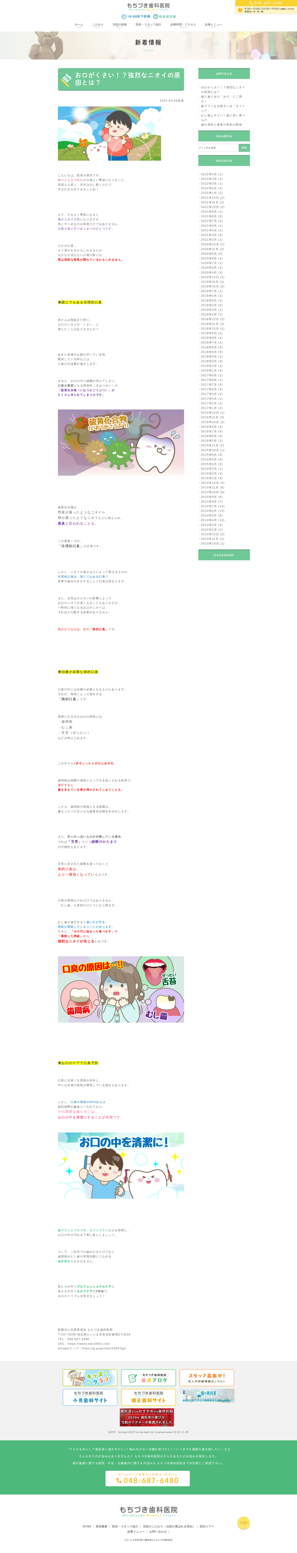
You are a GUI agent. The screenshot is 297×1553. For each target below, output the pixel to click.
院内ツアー (207, 1526)
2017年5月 (209, 393)
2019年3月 (209, 309)
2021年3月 (209, 235)
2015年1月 (209, 478)
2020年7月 (209, 263)
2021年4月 (209, 230)
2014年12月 (210, 482)
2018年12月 (210, 319)
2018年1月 (209, 370)
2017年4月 (209, 398)
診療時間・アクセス (183, 25)
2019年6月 (209, 295)
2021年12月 (210, 197)
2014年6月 (209, 510)
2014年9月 (209, 496)
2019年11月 (210, 281)
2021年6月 (209, 225)
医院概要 (102, 1526)
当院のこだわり (169, 1526)
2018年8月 (209, 337)
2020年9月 (209, 253)
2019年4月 (209, 305)
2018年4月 (209, 356)
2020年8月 (209, 258)
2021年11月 (210, 202)
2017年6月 (209, 389)
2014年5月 (209, 515)
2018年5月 (209, 351)
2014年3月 (209, 525)
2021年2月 (209, 239)
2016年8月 (209, 426)
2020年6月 (209, 267)
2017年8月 (209, 380)
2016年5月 (209, 440)
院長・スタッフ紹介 (148, 25)
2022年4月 (209, 178)
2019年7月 (209, 291)
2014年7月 (209, 506)
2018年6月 (209, 347)
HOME (86, 1526)
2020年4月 (209, 272)
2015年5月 (209, 459)
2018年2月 (209, 365)
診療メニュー (213, 25)
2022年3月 (209, 183)
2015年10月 (210, 450)
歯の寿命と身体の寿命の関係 (221, 124)
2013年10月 (210, 543)
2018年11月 (210, 323)
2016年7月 (209, 431)
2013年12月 (210, 534)
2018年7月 (209, 342)
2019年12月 (210, 277)
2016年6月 (209, 436)
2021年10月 (210, 207)
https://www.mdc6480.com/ (89, 1343)
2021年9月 (209, 211)
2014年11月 (210, 487)
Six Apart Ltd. (147, 1432)
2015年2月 (209, 473)
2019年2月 (209, 314)
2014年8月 (209, 501)
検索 (244, 147)
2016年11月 (210, 417)
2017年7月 (209, 384)
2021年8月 (209, 216)
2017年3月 (209, 403)
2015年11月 (210, 445)
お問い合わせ (158, 1531)
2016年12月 (210, 412)
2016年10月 (210, 422)
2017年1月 (209, 408)
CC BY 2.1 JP (180, 1432)
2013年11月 (210, 538)
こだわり (98, 25)
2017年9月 (209, 375)
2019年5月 (209, 300)
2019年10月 (210, 286)
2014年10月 (210, 492)
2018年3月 (209, 361)
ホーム (79, 25)
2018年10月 (210, 328)
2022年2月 (209, 188)
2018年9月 (209, 333)
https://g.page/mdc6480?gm (104, 1348)
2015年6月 (209, 454)
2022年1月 (209, 192)
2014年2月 (209, 529)
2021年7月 (209, 220)
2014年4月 (209, 520)
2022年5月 (209, 174)
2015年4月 (209, 464)
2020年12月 (210, 244)
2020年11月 (210, 249)
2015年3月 (209, 468)
